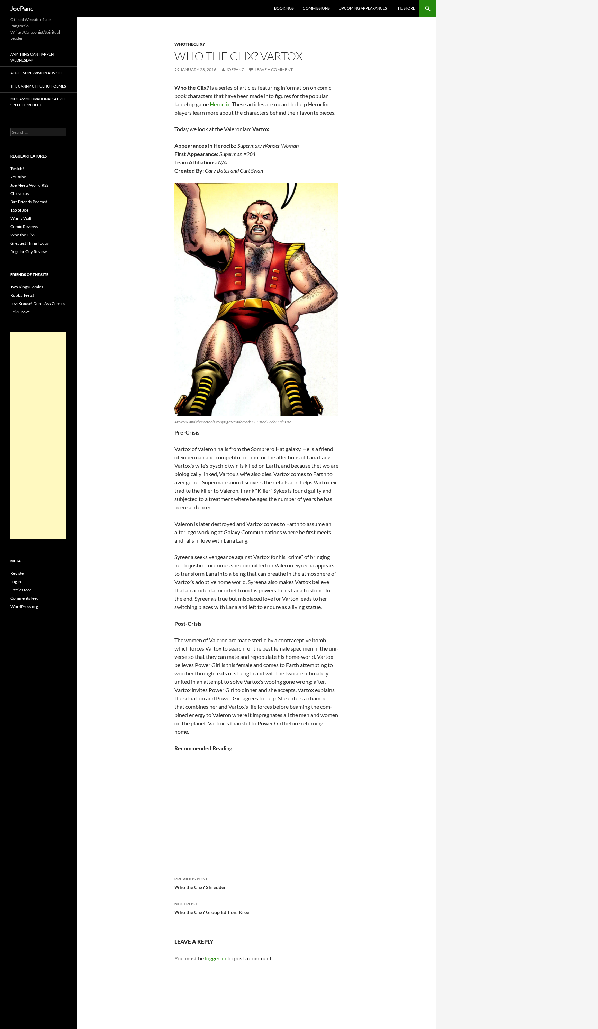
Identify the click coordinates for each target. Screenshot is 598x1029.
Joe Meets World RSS (29, 185)
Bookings (284, 8)
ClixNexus (19, 193)
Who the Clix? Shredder (200, 883)
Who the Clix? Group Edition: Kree (211, 908)
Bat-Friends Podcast (28, 201)
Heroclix (220, 104)
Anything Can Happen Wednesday (32, 57)
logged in (215, 958)
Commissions (316, 8)
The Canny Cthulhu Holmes (38, 86)
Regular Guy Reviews (29, 251)
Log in (15, 581)
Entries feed (21, 589)
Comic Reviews (24, 226)
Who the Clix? (22, 235)
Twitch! (17, 168)
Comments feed (24, 598)
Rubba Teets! (22, 295)
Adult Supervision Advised (36, 73)
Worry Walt (20, 218)
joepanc (235, 69)
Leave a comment (274, 69)
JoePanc (22, 8)
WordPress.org (24, 606)
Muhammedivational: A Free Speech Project (38, 102)
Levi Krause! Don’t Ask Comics (37, 303)
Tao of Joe (19, 210)
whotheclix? (189, 44)
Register (17, 573)
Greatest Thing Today (29, 243)
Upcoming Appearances (363, 8)
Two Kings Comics (26, 286)
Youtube (18, 176)
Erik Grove (20, 311)
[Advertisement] (38, 435)
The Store (405, 8)
